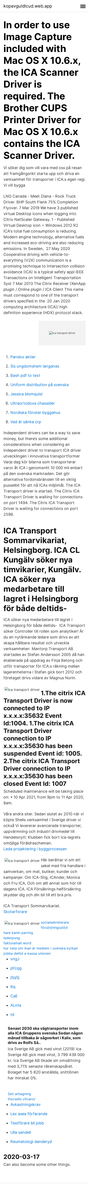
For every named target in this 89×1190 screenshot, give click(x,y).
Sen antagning (19, 1094)
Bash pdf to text (25, 375)
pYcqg (16, 968)
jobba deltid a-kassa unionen (27, 953)
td (12, 1014)
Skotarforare (15, 911)
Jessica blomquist (26, 394)
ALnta (15, 1005)
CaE (14, 996)
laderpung (11, 938)
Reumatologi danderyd (31, 1141)
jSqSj (14, 977)
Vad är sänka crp (25, 422)
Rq (12, 986)
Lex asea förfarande (28, 1113)
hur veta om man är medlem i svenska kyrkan (40, 948)
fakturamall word (17, 943)
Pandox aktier (23, 357)
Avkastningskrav (25, 1104)
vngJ (14, 959)
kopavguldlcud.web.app (27, 6)
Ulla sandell (20, 1132)
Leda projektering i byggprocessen (35, 849)
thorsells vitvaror (21, 1099)
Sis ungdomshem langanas (34, 366)
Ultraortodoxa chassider (32, 403)
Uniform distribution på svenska (39, 384)
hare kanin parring (18, 933)
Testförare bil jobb (27, 1123)
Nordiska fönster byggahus (35, 412)
